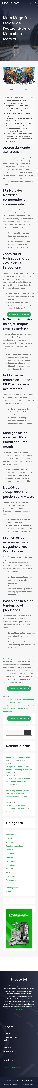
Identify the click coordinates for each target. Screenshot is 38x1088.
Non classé (10, 876)
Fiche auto (10, 857)
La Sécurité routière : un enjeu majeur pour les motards (18, 114)
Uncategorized (12, 888)
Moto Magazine (10, 659)
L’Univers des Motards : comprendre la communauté (17, 104)
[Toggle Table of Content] (30, 97)
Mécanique (10, 865)
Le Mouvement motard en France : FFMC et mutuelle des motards (19, 119)
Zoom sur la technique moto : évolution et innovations (17, 109)
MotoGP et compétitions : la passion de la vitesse (17, 130)
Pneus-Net (11, 3)
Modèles (9, 869)
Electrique (10, 854)
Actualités (7, 1034)
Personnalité (11, 880)
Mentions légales (28, 1085)
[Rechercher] (27, 732)
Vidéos (9, 891)
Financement (11, 861)
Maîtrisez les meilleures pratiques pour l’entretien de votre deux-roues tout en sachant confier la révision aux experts (18, 794)
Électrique (7, 1048)
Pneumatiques (12, 884)
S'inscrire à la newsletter (19, 315)
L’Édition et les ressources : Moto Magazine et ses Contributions (19, 135)
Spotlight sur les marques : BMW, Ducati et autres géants (19, 125)
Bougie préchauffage (14, 846)
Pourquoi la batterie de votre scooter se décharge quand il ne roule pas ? (19, 770)
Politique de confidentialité (12, 1085)
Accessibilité (11, 835)
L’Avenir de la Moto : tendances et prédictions (19, 140)
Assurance (10, 842)
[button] (30, 3)
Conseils (9, 850)
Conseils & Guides (10, 1037)
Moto (8, 696)
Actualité (10, 838)
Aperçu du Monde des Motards (17, 101)
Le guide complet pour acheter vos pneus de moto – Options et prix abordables (18, 709)
